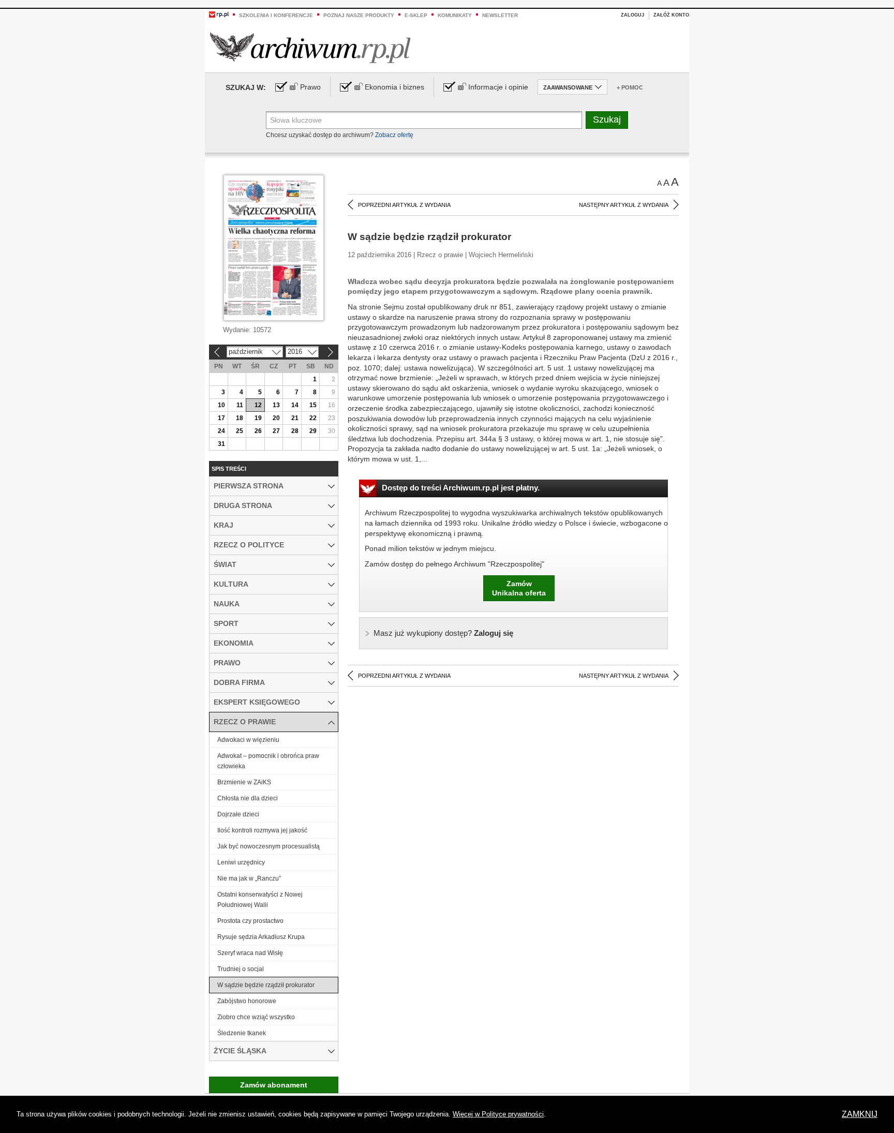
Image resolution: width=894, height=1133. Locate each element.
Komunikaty (455, 15)
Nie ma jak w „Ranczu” (249, 878)
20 (276, 418)
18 (239, 418)
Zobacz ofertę (394, 135)
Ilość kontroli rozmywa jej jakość (262, 830)
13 (276, 405)
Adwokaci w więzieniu (248, 739)
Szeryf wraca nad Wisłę (250, 953)
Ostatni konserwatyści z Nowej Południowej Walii (260, 899)
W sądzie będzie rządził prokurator (266, 985)
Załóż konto (671, 15)
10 (221, 405)
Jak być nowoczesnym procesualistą (268, 846)
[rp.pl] (219, 14)
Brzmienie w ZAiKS (244, 782)
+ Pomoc (630, 87)
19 (258, 418)
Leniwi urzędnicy (241, 862)
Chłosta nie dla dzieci (247, 798)
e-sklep (416, 15)
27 (276, 431)
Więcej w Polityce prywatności (498, 1114)
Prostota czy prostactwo (250, 921)
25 (239, 431)
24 (221, 431)
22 (313, 418)
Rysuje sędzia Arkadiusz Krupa (261, 937)
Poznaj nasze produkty (358, 15)
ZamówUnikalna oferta (519, 588)
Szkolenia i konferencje (276, 15)
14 (295, 405)
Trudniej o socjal (240, 969)
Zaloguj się (443, 633)
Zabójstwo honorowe (246, 1001)
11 (239, 405)
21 (295, 418)
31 (221, 444)
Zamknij (859, 1114)
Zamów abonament (273, 1085)
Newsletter (500, 15)
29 (313, 431)
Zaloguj (632, 15)
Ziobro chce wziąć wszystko (256, 1017)
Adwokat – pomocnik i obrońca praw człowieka (268, 761)
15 (313, 405)
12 (258, 405)
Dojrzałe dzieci (238, 814)
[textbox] (424, 120)
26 (258, 431)
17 (221, 418)
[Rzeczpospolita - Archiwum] (310, 47)
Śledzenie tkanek (241, 1033)
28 (295, 431)
